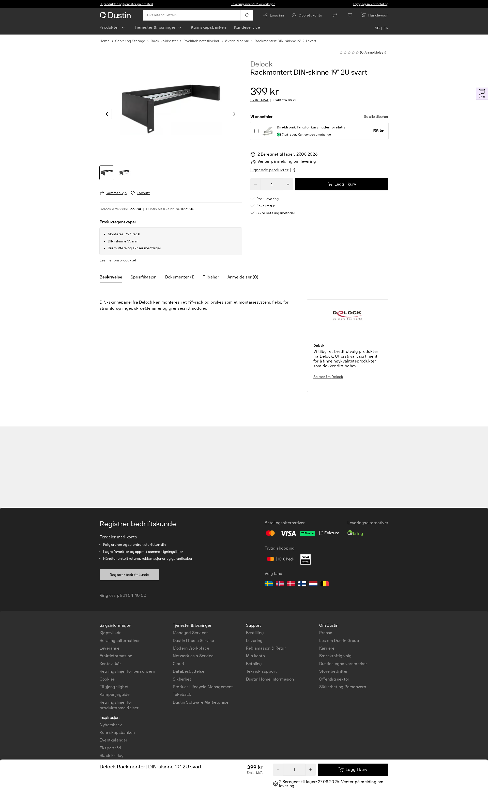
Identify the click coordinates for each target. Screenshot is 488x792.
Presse (325, 632)
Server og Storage (130, 41)
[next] (235, 114)
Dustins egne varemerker (343, 663)
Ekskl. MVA (259, 100)
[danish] (291, 584)
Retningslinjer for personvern (127, 671)
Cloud (178, 663)
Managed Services (190, 632)
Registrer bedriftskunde (129, 575)
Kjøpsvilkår (110, 632)
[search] (246, 15)
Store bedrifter (333, 671)
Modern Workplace (191, 648)
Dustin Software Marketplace (200, 702)
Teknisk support (261, 671)
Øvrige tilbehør (237, 41)
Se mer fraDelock (328, 377)
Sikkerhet (182, 679)
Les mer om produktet (118, 260)
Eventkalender (114, 740)
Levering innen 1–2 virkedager (253, 4)
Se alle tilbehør (376, 116)
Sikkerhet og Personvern (342, 686)
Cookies (107, 679)
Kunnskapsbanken (208, 27)
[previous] (107, 114)
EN (386, 28)
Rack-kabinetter (164, 41)
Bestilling (255, 632)
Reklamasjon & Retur (266, 648)
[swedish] (269, 584)
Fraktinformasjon (116, 655)
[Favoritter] (350, 15)
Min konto (255, 655)
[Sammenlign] (334, 15)
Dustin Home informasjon (270, 679)
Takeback (182, 694)
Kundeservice (247, 27)
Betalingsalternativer (120, 640)
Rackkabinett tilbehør (201, 41)
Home (105, 41)
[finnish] (302, 584)
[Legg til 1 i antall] (288, 184)
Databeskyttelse (188, 671)
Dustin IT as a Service (193, 640)
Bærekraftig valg (335, 655)
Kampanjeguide (115, 694)
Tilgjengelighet (114, 686)
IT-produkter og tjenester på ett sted (126, 4)
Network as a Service (193, 655)
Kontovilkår (110, 663)
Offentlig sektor (334, 679)
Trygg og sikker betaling (370, 4)
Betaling (254, 663)
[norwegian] (280, 584)
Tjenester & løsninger (155, 27)
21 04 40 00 (134, 595)
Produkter (109, 27)
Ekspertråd (110, 748)
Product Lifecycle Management (203, 686)
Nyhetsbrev (111, 724)
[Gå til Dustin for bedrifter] (116, 15)
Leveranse (109, 648)
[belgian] (325, 584)
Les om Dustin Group (339, 640)
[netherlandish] (313, 584)
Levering (254, 640)
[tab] (113, 277)
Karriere (327, 648)
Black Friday (111, 755)
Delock (261, 64)
